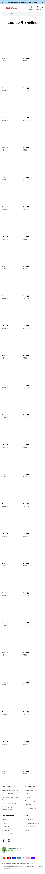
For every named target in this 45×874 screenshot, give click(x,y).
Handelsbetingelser (31, 801)
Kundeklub (5, 827)
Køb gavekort (29, 819)
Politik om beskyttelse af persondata (12, 866)
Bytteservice (29, 794)
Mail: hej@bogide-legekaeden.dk (8, 808)
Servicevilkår (39, 866)
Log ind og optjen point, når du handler (22, 2)
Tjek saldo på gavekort (32, 823)
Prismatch (28, 830)
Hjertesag (5, 823)
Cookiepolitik (29, 797)
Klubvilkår (28, 804)
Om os (4, 819)
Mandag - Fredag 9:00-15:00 (10, 798)
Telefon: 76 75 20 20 (9, 803)
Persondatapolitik (31, 808)
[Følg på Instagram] (8, 840)
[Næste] (42, 2)
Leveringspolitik (8, 868)
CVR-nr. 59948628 (8, 794)
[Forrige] (2, 2)
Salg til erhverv (30, 827)
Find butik (5, 830)
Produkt (5, 58)
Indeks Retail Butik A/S (10, 790)
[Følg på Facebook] (3, 840)
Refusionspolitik (29, 866)
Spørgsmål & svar (31, 790)
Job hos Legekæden (9, 834)
